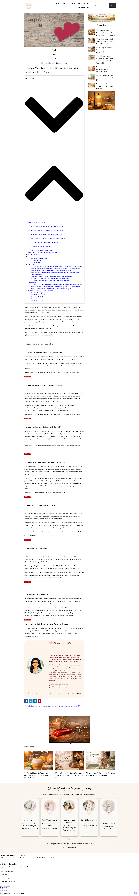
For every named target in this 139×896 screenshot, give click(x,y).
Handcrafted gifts (30, 357)
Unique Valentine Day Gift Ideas (37, 222)
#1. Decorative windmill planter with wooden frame (47, 226)
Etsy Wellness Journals (38, 295)
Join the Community (37, 301)
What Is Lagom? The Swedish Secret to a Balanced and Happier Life (52, 271)
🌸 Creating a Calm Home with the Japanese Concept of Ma (50, 279)
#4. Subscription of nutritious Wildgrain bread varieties (48, 238)
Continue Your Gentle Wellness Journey (40, 291)
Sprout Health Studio (37, 262)
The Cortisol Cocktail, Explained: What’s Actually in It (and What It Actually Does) (56, 267)
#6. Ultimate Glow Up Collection (41, 246)
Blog (73, 3)
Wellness (54, 58)
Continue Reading (36, 293)
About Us (66, 3)
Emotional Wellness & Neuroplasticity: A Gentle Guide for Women (51, 277)
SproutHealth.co (36, 260)
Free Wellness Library (37, 299)
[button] (54, 115)
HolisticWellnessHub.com (39, 258)
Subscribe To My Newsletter (9, 881)
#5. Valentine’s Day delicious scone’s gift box (45, 242)
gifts (54, 54)
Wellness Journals (83, 3)
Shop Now (27, 376)
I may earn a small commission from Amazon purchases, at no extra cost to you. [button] (21, 867)
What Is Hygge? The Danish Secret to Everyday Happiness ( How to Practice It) (56, 269)
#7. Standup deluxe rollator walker (42, 250)
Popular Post (32, 265)
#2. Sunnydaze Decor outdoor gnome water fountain (48, 230)
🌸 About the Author (34, 254)
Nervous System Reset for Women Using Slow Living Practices (50, 281)
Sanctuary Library (83, 7)
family (54, 50)
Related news (32, 283)
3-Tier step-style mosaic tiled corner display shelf (47, 234)
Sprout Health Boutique (38, 297)
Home (57, 3)
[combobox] (100, 5)
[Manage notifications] (135, 893)
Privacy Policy (5, 878)
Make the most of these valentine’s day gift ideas (43, 252)
